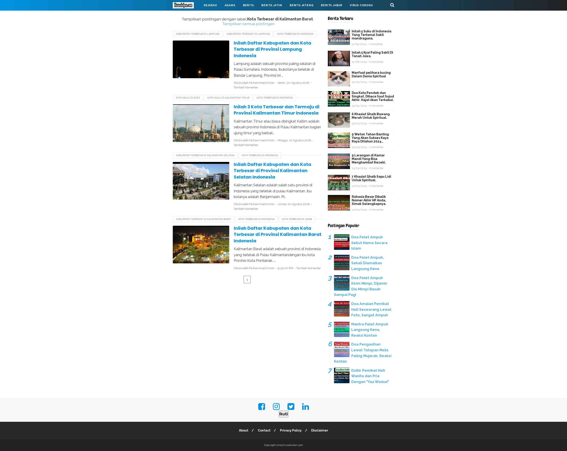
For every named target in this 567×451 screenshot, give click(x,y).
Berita (248, 5)
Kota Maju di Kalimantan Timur (228, 97)
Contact (264, 430)
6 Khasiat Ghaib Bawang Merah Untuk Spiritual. (371, 115)
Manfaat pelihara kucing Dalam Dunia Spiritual (371, 74)
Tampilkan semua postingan (248, 23)
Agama (230, 5)
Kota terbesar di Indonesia (295, 34)
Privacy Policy (291, 430)
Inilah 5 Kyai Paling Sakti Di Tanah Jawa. (372, 54)
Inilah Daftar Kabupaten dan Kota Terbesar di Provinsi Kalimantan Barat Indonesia (277, 234)
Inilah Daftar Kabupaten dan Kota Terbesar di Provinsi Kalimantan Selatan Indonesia (272, 170)
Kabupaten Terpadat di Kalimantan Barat (203, 219)
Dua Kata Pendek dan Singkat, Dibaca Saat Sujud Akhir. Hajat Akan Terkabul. (373, 96)
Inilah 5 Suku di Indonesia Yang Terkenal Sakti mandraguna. (371, 34)
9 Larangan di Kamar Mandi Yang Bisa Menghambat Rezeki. (369, 159)
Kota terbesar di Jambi (297, 219)
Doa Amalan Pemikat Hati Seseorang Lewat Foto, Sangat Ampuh (371, 309)
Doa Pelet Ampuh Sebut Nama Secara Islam (369, 243)
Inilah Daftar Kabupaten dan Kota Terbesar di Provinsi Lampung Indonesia (272, 49)
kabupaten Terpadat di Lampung (248, 34)
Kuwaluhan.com (293, 445)
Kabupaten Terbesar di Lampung (197, 34)
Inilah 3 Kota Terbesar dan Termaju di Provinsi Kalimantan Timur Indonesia (276, 110)
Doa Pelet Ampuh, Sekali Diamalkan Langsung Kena (367, 263)
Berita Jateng (301, 5)
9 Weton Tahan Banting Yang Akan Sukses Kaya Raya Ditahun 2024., (370, 137)
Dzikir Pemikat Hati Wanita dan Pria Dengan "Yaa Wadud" (370, 376)
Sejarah (210, 5)
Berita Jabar (331, 5)
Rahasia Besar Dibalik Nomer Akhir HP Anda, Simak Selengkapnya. (369, 200)
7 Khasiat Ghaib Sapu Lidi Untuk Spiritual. (371, 178)
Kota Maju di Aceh (188, 97)
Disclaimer (319, 430)
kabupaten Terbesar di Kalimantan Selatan (205, 155)
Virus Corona (361, 5)
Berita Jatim (271, 5)
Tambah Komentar (246, 87)
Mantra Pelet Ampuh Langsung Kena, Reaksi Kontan (369, 330)
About (243, 430)
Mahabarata (187, 15)
